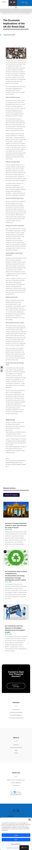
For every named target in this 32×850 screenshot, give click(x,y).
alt (5, 503)
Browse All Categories (11, 495)
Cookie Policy (9, 847)
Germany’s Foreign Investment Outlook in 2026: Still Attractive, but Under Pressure (16, 525)
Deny (16, 839)
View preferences (16, 844)
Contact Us (24, 3)
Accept (16, 835)
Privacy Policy (16, 847)
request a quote (15, 685)
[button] (29, 819)
